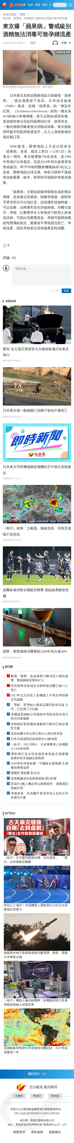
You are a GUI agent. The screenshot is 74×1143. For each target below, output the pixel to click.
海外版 (55, 1095)
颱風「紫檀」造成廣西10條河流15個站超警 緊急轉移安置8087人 (39, 678)
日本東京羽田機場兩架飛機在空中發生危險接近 (37, 470)
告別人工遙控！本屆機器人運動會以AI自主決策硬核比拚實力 (36, 907)
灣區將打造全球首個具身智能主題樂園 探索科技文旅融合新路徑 (39, 756)
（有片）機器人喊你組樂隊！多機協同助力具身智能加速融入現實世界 (36, 1002)
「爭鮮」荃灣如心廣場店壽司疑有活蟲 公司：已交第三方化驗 (39, 707)
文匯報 (19, 1095)
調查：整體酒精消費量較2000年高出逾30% (35, 651)
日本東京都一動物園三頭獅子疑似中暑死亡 (35, 410)
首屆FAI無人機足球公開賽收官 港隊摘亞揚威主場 (39, 786)
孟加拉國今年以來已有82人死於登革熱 (36, 733)
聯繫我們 (19, 1132)
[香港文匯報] (5, 5)
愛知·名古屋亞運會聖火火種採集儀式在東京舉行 (36, 352)
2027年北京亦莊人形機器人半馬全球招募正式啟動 (39, 697)
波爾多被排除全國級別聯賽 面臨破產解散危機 (36, 593)
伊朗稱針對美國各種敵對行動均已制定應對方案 (39, 726)
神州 (44, 4)
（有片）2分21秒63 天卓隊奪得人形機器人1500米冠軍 (39, 746)
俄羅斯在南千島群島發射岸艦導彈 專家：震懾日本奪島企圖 (36, 955)
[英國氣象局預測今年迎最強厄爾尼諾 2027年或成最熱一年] (37, 1027)
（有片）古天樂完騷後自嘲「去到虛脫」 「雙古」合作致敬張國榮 (36, 859)
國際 (22, 14)
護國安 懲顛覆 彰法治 (25, 773)
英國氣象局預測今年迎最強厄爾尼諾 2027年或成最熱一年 (36, 1050)
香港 (37, 4)
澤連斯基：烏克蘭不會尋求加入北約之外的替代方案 (39, 795)
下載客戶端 (60, 5)
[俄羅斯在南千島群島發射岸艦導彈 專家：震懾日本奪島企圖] (37, 932)
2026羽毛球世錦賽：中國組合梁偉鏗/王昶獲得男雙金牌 (39, 765)
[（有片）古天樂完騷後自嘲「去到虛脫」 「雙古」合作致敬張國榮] (37, 837)
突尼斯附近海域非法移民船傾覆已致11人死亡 (39, 688)
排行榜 (9, 666)
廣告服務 (37, 1132)
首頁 (30, 4)
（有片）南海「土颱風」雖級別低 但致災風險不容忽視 (37, 531)
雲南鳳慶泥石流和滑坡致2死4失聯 (33, 778)
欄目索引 (34, 1073)
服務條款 (55, 1132)
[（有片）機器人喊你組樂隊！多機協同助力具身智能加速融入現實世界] (37, 979)
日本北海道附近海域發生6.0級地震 (34, 738)
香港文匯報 (9, 14)
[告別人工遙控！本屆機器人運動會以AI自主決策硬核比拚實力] (37, 884)
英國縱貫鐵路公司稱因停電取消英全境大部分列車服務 (39, 716)
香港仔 (37, 1095)
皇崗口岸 (20, 4)
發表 (66, 290)
